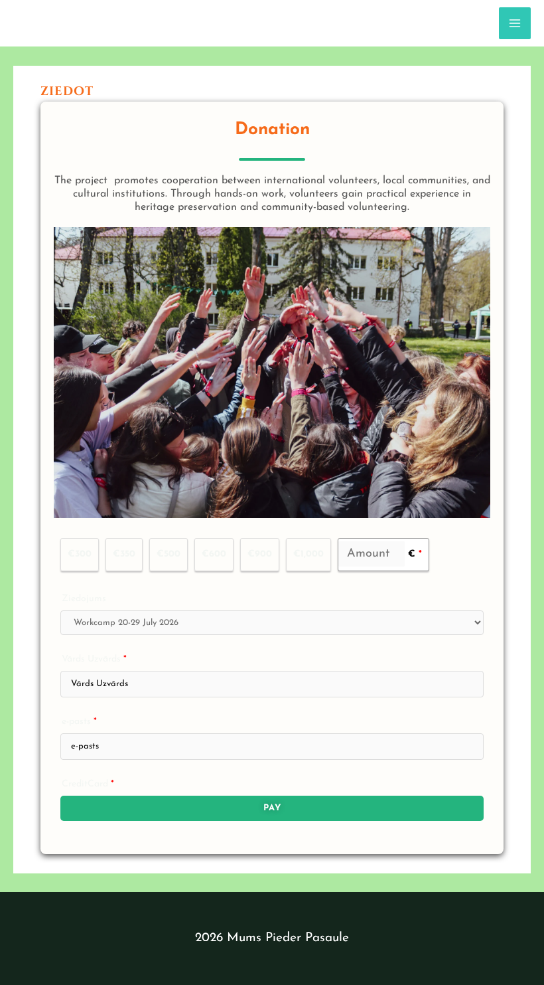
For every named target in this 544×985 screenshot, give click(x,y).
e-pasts (79, 722)
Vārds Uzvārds (94, 659)
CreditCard (88, 784)
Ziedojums (84, 599)
